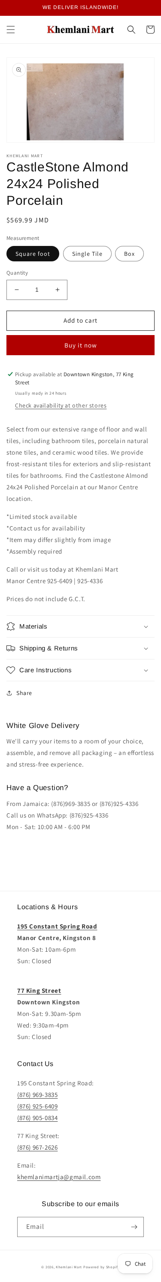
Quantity (17, 272)
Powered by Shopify (101, 1266)
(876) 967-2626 (37, 1147)
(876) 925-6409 (37, 1106)
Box (129, 254)
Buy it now (80, 345)
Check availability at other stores (60, 405)
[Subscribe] (134, 1227)
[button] (10, 29)
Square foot (32, 254)
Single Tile (87, 254)
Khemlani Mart (69, 1266)
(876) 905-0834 (37, 1118)
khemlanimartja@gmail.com (58, 1177)
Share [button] (24, 693)
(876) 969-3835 (37, 1094)
